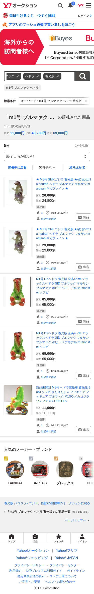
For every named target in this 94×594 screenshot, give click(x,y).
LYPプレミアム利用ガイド (44, 570)
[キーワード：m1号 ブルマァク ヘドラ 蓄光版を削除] (86, 101)
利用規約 (15, 570)
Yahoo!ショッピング (32, 558)
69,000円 (60, 133)
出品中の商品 (48, 219)
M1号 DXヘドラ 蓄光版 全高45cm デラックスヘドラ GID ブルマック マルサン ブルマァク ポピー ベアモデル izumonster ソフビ (63, 285)
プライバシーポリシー (30, 565)
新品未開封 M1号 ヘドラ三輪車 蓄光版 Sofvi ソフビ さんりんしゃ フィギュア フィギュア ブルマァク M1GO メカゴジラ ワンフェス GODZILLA (63, 394)
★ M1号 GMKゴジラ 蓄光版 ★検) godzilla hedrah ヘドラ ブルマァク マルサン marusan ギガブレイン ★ (63, 184)
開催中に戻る (17, 167)
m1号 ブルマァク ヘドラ (22, 88)
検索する (82, 76)
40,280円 (39, 133)
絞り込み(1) (77, 167)
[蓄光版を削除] (57, 76)
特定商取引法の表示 (31, 576)
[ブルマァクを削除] (17, 76)
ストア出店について (63, 576)
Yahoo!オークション (33, 550)
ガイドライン (76, 570)
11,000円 (17, 133)
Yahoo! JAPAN (66, 558)
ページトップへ (75, 520)
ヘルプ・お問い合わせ (60, 582)
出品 (86, 217)
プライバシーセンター (65, 565)
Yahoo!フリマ (66, 550)
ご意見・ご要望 (29, 582)
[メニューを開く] (88, 5)
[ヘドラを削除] (37, 76)
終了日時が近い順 (20, 156)
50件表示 (45, 167)
